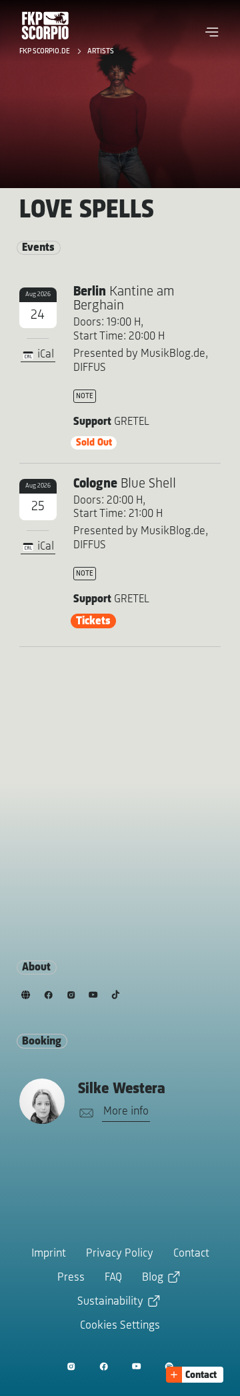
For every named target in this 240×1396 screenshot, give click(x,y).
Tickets (93, 622)
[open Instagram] (71, 1366)
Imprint (48, 1254)
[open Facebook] (103, 1366)
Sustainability (110, 1302)
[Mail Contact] (84, 1113)
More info (126, 1112)
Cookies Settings (120, 1326)
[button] (212, 32)
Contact (191, 1254)
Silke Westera (121, 1089)
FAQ (113, 1278)
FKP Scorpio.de (45, 51)
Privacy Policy (119, 1254)
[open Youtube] (136, 1366)
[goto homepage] (45, 25)
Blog (152, 1278)
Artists (100, 51)
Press (71, 1278)
